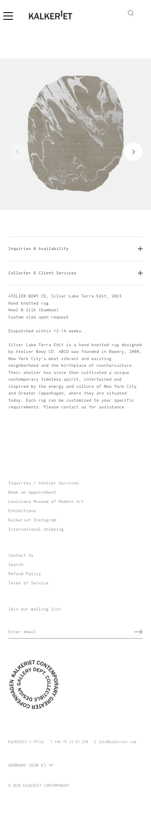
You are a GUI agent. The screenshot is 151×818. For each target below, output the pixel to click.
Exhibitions (22, 510)
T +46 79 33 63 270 (69, 742)
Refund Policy (24, 573)
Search (15, 564)
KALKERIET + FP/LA (26, 742)
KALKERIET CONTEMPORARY (46, 786)
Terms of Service (28, 583)
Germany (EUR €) (27, 765)
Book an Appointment (32, 492)
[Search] (130, 14)
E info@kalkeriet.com (115, 742)
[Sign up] (138, 632)
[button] (17, 151)
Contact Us (21, 555)
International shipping (36, 529)
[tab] (75, 352)
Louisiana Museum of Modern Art (46, 501)
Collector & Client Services (42, 273)
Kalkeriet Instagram (32, 520)
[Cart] (141, 12)
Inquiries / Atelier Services (43, 483)
